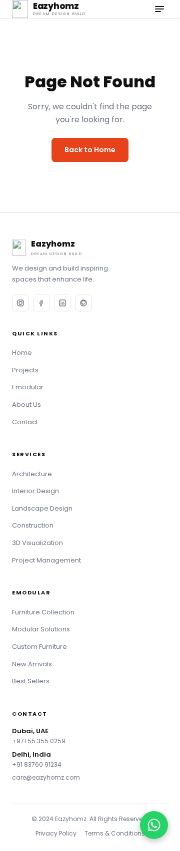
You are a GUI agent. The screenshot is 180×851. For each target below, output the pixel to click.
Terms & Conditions (114, 833)
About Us (26, 404)
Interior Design (35, 491)
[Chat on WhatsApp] (154, 825)
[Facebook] (41, 302)
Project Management (46, 560)
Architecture (32, 474)
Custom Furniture (39, 646)
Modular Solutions (41, 629)
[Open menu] (159, 8)
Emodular (28, 387)
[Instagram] (20, 302)
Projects (25, 370)
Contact (25, 422)
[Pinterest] (83, 302)
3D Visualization (37, 543)
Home (22, 352)
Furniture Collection (43, 612)
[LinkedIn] (62, 302)
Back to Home (90, 150)
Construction (33, 525)
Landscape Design (42, 508)
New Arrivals (32, 664)
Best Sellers (31, 681)
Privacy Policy (56, 833)
